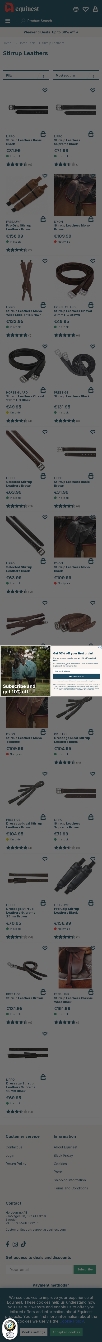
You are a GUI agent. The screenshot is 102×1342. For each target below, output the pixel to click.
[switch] (10, 1335)
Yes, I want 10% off (76, 677)
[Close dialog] (100, 647)
